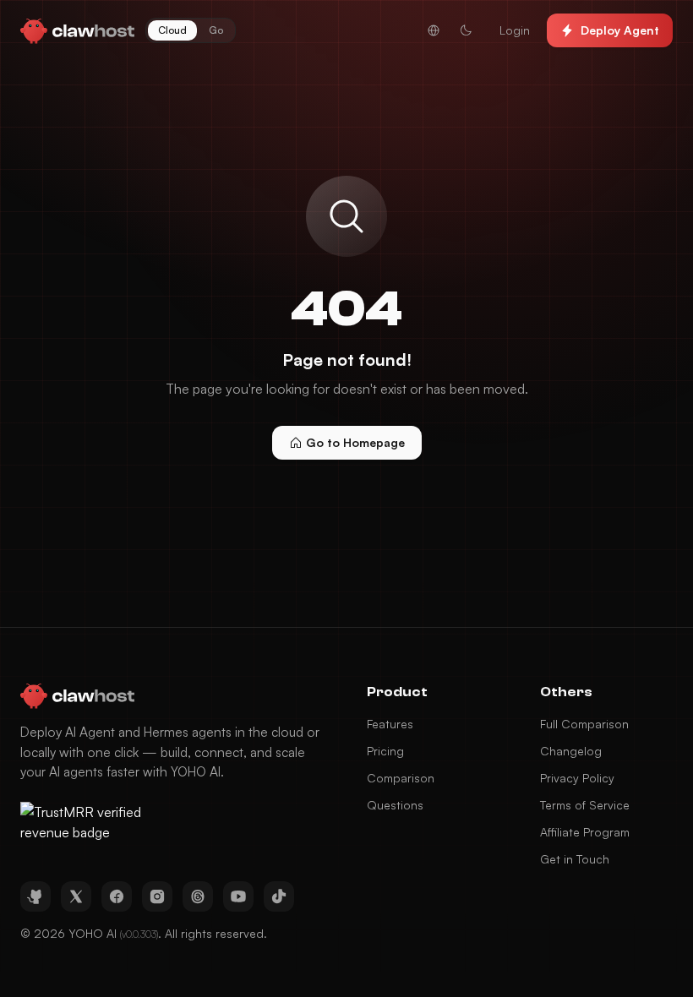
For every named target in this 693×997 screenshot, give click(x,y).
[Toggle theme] (465, 30)
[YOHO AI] (77, 30)
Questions (395, 805)
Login (514, 30)
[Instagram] (157, 896)
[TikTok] (279, 896)
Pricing (385, 751)
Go (216, 30)
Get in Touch (574, 859)
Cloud (172, 30)
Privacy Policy (577, 778)
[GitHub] (35, 896)
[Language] (433, 30)
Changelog (571, 751)
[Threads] (198, 896)
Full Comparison (584, 723)
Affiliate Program (585, 832)
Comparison (400, 778)
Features (390, 723)
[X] (76, 896)
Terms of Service (585, 805)
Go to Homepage (355, 442)
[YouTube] (238, 896)
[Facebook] (116, 896)
